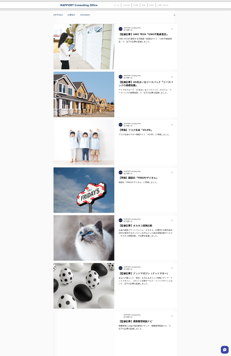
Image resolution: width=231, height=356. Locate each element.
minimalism (85, 15)
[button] (174, 15)
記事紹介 (71, 15)
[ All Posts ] (58, 15)
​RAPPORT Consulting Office (79, 5)
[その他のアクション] (172, 29)
